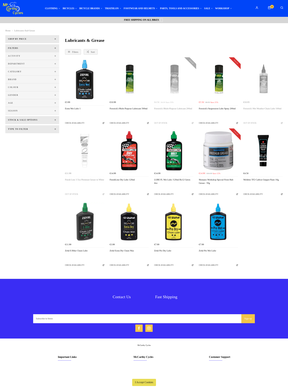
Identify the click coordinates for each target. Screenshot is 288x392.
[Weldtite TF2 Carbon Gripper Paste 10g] (263, 150)
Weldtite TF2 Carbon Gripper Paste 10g (261, 179)
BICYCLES (68, 8)
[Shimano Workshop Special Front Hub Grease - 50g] (218, 150)
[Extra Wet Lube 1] (84, 79)
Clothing (51, 8)
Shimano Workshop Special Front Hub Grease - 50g (216, 181)
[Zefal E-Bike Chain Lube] (84, 222)
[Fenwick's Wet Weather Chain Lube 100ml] (263, 79)
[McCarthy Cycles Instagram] (149, 328)
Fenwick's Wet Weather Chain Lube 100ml (262, 108)
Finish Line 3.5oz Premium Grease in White (84, 179)
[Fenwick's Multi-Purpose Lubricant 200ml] (174, 79)
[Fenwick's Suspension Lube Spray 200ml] (218, 79)
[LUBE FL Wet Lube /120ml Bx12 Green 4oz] (174, 150)
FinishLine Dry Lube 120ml (122, 179)
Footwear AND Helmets (139, 8)
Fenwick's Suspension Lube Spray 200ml (217, 108)
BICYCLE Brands (89, 8)
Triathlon (112, 8)
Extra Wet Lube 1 (73, 108)
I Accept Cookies (144, 382)
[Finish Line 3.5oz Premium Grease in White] (84, 150)
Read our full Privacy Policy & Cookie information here (144, 375)
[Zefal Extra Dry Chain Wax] (129, 222)
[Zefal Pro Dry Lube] (174, 222)
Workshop (222, 8)
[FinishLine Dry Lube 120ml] (129, 150)
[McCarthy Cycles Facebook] (139, 328)
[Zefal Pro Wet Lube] (218, 222)
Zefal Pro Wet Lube (207, 250)
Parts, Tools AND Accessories (179, 8)
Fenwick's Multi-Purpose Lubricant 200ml (173, 108)
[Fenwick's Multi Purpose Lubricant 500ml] (129, 79)
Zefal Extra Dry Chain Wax (122, 250)
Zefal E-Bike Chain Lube (76, 250)
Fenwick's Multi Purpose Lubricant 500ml (129, 108)
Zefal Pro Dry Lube (162, 250)
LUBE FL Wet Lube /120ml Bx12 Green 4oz (172, 181)
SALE (207, 8)
